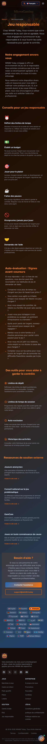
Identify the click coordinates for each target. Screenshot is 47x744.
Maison (4, 19)
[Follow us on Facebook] (4, 672)
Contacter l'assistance (23, 585)
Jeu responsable (8, 716)
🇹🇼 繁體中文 (20, 620)
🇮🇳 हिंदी (40, 620)
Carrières (28, 695)
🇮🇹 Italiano (23, 612)
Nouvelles (28, 691)
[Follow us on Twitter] (9, 672)
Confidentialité (23, 733)
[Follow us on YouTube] (26, 672)
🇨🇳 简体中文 (8, 620)
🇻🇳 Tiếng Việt (21, 624)
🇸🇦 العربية (31, 620)
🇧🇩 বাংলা (18, 632)
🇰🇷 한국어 (34, 616)
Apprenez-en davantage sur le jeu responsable (28, 740)
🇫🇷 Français (34, 609)
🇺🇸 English (11, 609)
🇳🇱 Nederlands (34, 628)
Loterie (4, 699)
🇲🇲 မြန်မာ (27, 632)
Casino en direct (7, 687)
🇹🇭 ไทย (10, 624)
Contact (28, 699)
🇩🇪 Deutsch (11, 612)
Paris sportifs (6, 691)
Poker (4, 695)
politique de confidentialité (34, 712)
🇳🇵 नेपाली (20, 636)
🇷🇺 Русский (13, 616)
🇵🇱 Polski (22, 628)
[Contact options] (41, 738)
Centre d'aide (6, 709)
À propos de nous (31, 683)
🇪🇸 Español (23, 609)
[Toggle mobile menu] (43, 3)
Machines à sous (8, 683)
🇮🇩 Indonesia (34, 624)
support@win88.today (23, 592)
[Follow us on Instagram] (15, 672)
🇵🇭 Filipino (10, 636)
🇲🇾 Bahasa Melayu (33, 636)
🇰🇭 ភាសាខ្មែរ (38, 632)
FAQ (3, 712)
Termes (13, 733)
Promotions (29, 687)
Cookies (34, 733)
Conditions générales (32, 709)
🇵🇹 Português (35, 612)
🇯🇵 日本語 (24, 616)
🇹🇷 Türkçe (11, 628)
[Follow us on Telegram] (21, 672)
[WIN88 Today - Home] (4, 3)
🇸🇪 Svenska (8, 632)
